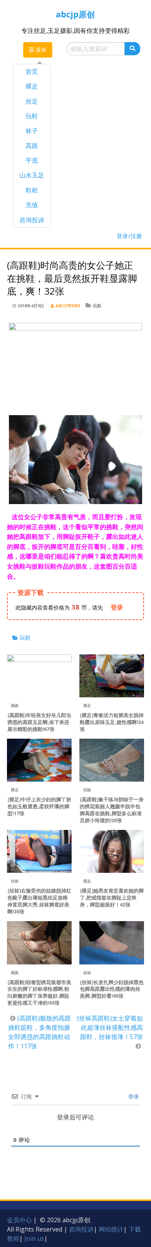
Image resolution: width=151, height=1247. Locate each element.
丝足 (32, 101)
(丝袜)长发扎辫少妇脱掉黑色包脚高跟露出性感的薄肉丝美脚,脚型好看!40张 (112, 989)
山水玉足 (31, 175)
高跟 (32, 145)
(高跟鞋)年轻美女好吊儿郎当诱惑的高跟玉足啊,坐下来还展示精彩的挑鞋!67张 (39, 722)
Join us (34, 1238)
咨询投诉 (31, 220)
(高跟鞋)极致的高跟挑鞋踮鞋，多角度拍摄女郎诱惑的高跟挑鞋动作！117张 (39, 1032)
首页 (32, 71)
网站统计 (111, 1229)
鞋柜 (32, 190)
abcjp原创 (75, 14)
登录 (133, 1096)
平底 (32, 160)
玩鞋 (32, 116)
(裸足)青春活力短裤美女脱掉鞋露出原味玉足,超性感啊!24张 (112, 722)
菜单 (40, 49)
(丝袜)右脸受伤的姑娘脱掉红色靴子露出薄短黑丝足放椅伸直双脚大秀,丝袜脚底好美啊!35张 (39, 901)
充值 (32, 205)
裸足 (32, 86)
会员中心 (19, 1220)
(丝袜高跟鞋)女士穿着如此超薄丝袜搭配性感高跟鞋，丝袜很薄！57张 (110, 1027)
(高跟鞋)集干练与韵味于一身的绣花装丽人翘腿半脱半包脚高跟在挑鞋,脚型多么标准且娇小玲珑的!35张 (112, 810)
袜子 (32, 130)
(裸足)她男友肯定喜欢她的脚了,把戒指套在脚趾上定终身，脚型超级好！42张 (112, 897)
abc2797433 (67, 305)
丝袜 (15, 881)
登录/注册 (129, 236)
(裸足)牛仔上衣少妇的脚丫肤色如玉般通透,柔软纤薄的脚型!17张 (39, 806)
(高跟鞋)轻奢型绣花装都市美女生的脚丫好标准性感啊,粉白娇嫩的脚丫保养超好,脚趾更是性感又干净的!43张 (39, 993)
